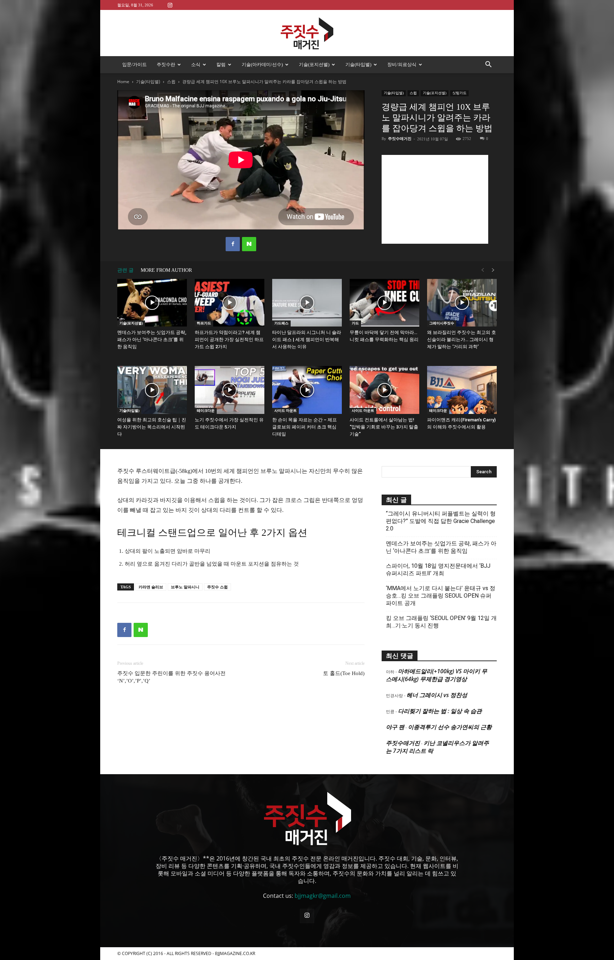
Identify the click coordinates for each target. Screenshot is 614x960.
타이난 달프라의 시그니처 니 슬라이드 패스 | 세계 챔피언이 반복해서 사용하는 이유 (306, 339)
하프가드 (204, 323)
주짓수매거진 (399, 138)
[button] (488, 65)
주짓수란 (166, 64)
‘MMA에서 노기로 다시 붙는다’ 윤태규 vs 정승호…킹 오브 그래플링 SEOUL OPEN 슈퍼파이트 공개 (440, 595)
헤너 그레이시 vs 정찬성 (436, 695)
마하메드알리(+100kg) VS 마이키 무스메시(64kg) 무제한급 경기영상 (436, 675)
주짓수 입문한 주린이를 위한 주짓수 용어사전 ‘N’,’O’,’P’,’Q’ (171, 677)
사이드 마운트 (285, 410)
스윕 (171, 82)
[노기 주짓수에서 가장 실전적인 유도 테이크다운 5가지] (229, 390)
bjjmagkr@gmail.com (323, 896)
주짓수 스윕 (217, 587)
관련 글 (125, 270)
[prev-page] (482, 270)
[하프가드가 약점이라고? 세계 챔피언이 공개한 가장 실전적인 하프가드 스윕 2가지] (229, 303)
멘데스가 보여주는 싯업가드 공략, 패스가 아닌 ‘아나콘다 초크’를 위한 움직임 (151, 339)
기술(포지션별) (314, 64)
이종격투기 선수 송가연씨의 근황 (450, 727)
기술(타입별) (358, 64)
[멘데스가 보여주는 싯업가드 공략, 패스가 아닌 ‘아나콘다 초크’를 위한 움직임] (152, 303)
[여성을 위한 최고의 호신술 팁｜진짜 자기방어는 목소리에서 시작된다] (152, 390)
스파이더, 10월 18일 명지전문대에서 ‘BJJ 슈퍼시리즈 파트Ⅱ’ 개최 (438, 569)
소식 (195, 64)
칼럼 (221, 64)
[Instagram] (170, 5)
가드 (355, 323)
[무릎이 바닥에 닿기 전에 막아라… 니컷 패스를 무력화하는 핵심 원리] (384, 303)
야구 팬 (395, 727)
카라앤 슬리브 (151, 587)
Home (123, 82)
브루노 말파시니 (185, 587)
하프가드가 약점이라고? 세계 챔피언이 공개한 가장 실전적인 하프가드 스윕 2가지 (229, 339)
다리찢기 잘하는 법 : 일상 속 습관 (440, 711)
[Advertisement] (435, 199)
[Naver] (249, 244)
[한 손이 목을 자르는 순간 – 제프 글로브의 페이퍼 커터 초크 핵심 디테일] (307, 390)
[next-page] (493, 270)
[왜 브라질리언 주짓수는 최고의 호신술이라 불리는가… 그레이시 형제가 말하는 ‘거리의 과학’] (462, 303)
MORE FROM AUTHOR (166, 270)
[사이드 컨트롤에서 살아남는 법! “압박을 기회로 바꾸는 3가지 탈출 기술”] (384, 390)
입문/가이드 (134, 64)
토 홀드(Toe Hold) (344, 673)
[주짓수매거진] (307, 33)
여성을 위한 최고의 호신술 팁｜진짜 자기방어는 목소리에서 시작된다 (151, 427)
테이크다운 (206, 410)
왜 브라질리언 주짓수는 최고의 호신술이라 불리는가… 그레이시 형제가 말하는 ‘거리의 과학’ (461, 339)
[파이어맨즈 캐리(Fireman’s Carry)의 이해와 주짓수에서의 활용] (462, 390)
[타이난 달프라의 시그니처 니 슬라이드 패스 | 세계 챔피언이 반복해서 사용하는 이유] (307, 303)
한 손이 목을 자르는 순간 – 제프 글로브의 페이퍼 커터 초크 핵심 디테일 (304, 427)
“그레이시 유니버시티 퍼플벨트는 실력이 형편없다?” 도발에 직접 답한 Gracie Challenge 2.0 (441, 521)
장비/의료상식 (401, 64)
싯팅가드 (459, 93)
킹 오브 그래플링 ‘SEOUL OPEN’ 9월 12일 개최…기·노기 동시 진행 (441, 622)
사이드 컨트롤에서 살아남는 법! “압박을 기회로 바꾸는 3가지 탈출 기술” (384, 427)
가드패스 (281, 323)
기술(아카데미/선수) (262, 64)
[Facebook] (233, 244)
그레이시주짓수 (441, 323)
